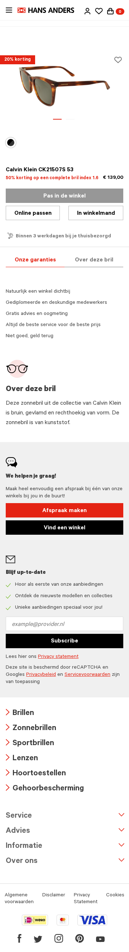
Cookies (115, 895)
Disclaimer (53, 895)
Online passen (33, 213)
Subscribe (64, 641)
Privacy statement (58, 657)
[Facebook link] (20, 938)
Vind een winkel (64, 528)
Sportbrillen (30, 743)
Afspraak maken (64, 511)
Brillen (20, 713)
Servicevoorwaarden (87, 675)
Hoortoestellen (36, 774)
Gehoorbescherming (45, 789)
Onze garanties (35, 260)
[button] (87, 11)
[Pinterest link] (79, 938)
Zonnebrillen (31, 728)
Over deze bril (94, 260)
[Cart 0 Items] (110, 11)
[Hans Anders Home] (49, 10)
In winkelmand (96, 213)
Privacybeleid (41, 675)
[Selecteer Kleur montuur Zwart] (11, 142)
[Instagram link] (58, 938)
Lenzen (22, 758)
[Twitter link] (38, 938)
